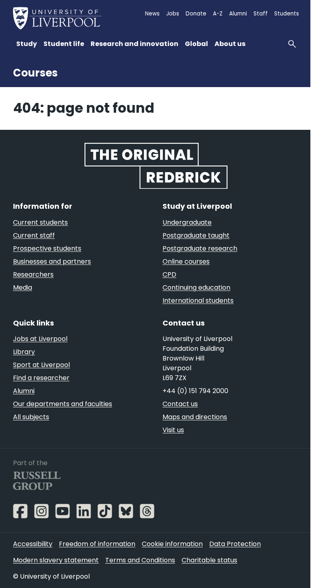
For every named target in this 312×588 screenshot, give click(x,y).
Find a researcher (41, 378)
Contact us (180, 404)
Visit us (173, 430)
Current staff (34, 235)
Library (24, 351)
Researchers (33, 274)
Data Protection (235, 544)
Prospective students (47, 248)
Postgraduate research (199, 248)
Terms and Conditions (140, 560)
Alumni (238, 13)
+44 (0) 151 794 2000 (195, 391)
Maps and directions (194, 417)
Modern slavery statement (56, 560)
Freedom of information (97, 544)
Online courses (186, 261)
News (152, 13)
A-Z (218, 13)
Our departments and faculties (62, 404)
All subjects (31, 417)
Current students (40, 222)
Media (22, 287)
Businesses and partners (52, 261)
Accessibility (32, 544)
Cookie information (172, 544)
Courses (35, 73)
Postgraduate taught (196, 235)
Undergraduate (187, 222)
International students (198, 300)
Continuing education (196, 287)
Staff (261, 13)
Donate (196, 13)
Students (286, 13)
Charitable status (209, 560)
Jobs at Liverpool (40, 338)
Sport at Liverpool (41, 364)
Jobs (172, 13)
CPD (169, 274)
